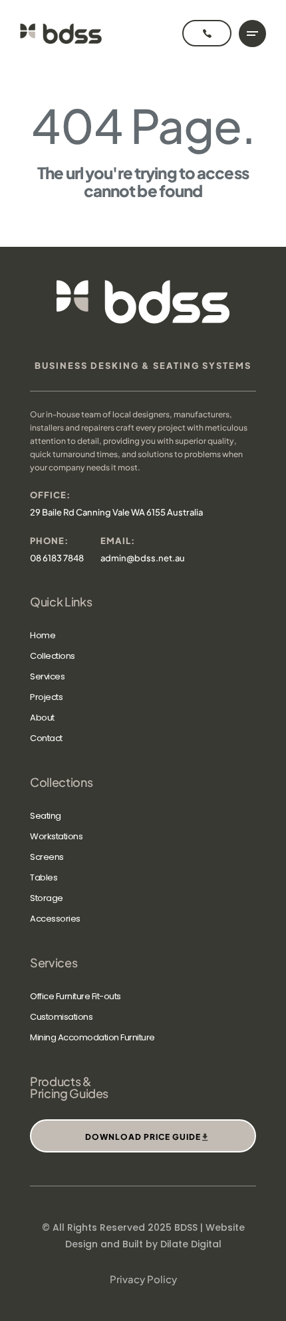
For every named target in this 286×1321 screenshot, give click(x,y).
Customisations (61, 1016)
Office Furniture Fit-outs (75, 996)
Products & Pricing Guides (69, 1087)
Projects (46, 697)
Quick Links (61, 602)
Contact (46, 738)
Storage (46, 898)
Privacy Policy (143, 1279)
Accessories (55, 918)
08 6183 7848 (57, 558)
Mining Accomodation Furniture (92, 1037)
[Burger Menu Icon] (252, 33)
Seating (45, 815)
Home (42, 635)
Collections (52, 656)
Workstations (56, 836)
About (42, 717)
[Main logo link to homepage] (61, 33)
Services (47, 676)
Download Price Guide (143, 1137)
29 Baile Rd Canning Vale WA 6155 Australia (116, 512)
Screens (47, 857)
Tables (43, 877)
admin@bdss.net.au (142, 558)
